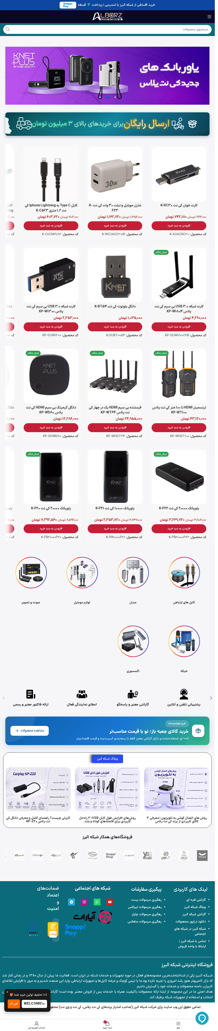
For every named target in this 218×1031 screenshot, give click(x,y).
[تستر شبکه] (107, 76)
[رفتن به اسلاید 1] (115, 97)
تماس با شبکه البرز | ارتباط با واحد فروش (192, 944)
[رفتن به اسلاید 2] (107, 97)
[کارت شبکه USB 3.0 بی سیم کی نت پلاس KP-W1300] (51, 275)
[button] (179, 225)
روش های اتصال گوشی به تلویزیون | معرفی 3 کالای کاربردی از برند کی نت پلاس (177, 820)
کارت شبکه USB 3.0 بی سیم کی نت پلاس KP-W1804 (179, 309)
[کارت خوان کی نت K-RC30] (179, 174)
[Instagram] (84, 902)
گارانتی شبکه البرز (194, 914)
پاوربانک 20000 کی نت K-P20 (51, 508)
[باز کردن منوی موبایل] (209, 16)
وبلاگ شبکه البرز (195, 907)
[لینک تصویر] (92, 916)
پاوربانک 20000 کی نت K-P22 (179, 508)
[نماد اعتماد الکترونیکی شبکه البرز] (33, 930)
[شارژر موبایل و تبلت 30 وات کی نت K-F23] (115, 174)
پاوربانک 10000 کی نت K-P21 (115, 508)
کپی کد (14, 1004)
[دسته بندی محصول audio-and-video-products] (30, 579)
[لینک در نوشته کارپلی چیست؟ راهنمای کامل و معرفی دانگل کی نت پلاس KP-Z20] (38, 789)
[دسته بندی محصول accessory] (133, 648)
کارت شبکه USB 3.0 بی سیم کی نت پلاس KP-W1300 (51, 309)
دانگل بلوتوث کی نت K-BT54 (115, 306)
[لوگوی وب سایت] (107, 16)
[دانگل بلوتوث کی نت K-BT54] (115, 275)
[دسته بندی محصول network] (183, 648)
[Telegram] (71, 902)
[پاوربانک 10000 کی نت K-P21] (115, 477)
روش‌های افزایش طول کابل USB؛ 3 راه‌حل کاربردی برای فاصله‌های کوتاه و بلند (107, 820)
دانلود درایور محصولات (190, 921)
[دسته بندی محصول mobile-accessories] (82, 579)
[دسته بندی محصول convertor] (133, 579)
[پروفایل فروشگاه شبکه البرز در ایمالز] (53, 930)
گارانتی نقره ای (196, 900)
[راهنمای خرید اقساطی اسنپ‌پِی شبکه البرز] (75, 930)
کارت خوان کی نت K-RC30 (179, 205)
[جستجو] (7, 29)
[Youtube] (109, 902)
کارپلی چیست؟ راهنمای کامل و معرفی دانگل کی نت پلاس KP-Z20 (38, 820)
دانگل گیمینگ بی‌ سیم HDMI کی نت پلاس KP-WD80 (51, 410)
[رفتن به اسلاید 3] (99, 97)
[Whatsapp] (97, 902)
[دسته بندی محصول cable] (183, 579)
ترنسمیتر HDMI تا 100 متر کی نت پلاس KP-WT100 (179, 410)
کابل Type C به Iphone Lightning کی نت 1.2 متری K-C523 (51, 208)
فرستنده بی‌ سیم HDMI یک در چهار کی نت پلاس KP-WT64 (115, 410)
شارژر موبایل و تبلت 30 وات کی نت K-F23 (115, 208)
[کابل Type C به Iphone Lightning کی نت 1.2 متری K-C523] (51, 174)
